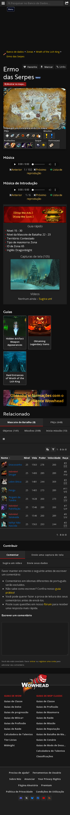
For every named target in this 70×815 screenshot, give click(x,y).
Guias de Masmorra (47, 712)
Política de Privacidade (19, 791)
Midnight (9, 745)
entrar (32, 661)
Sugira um (45, 299)
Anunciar (29, 779)
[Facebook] (37, 798)
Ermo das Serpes (15, 56)
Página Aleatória (28, 785)
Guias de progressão (16, 712)
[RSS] (49, 798)
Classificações (44, 756)
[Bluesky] (32, 798)
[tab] (21, 422)
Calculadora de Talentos (18, 734)
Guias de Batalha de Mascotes (51, 734)
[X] (26, 798)
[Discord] (20, 798)
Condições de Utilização (50, 791)
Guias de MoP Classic (49, 695)
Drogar (12, 474)
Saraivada (14, 517)
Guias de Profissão (15, 723)
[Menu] (3, 3)
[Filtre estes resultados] (53, 449)
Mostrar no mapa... (16, 84)
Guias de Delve (12, 706)
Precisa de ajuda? (19, 772)
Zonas (30, 51)
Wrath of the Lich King (47, 51)
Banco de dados (15, 51)
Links (62, 66)
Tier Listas (10, 739)
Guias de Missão (45, 723)
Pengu (12, 490)
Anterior (17, 169)
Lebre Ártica (15, 481)
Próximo (41, 169)
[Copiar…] (47, 449)
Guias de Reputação (48, 728)
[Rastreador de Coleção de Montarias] (35, 398)
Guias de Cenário (46, 739)
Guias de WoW (12, 695)
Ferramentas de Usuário (47, 772)
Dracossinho (15, 464)
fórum (48, 604)
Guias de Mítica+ (14, 717)
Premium (46, 785)
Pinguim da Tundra (14, 499)
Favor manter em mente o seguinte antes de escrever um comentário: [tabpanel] (35, 617)
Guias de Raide (12, 728)
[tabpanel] (35, 492)
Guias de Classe (13, 701)
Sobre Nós (15, 779)
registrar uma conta (47, 661)
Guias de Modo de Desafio (51, 745)
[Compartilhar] (66, 3)
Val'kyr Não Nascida (15, 524)
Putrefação (14, 508)
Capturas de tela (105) (35, 256)
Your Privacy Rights (49, 779)
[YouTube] (43, 798)
